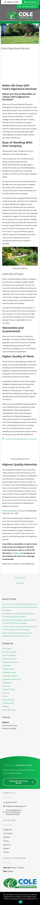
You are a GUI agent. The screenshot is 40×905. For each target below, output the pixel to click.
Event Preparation (9, 655)
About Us (6, 845)
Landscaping (7, 683)
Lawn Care (6, 686)
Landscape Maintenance (11, 679)
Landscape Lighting (9, 676)
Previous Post (20, 578)
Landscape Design (9, 672)
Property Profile (8, 700)
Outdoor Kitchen (8, 689)
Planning (5, 693)
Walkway (5, 706)
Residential (7, 830)
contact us (16, 553)
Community (6, 648)
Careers (6, 848)
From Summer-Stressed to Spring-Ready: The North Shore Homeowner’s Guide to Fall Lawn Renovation (19, 607)
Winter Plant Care (9, 710)
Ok (20, 902)
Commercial (8, 833)
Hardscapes (6, 666)
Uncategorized (7, 703)
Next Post (20, 583)
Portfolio (6, 837)
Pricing (6, 841)
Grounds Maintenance (10, 662)
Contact (6, 852)
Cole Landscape (10, 510)
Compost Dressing (9, 652)
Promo (5, 696)
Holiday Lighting (8, 669)
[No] (37, 898)
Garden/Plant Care (9, 659)
